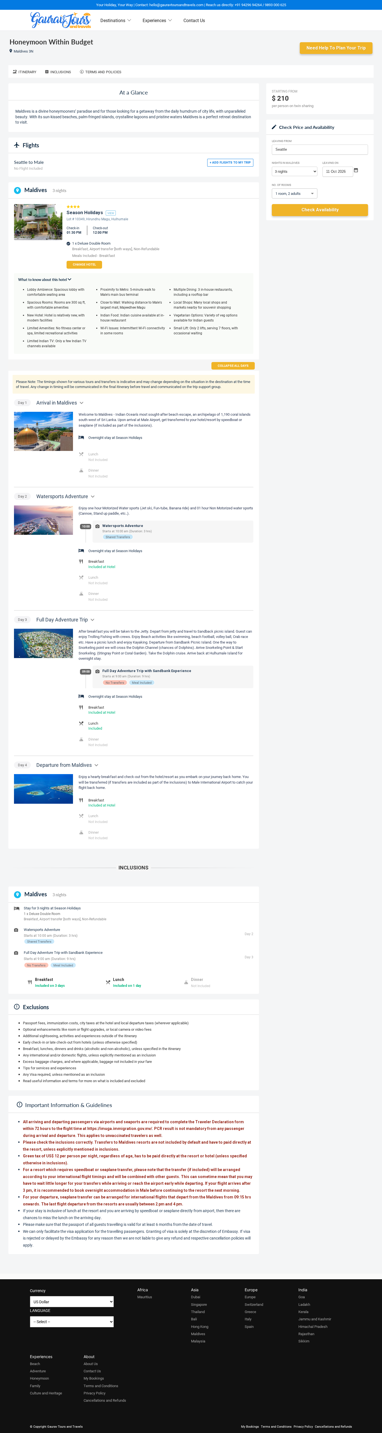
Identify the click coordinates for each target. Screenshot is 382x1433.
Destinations (112, 20)
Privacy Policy (94, 1393)
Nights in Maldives (286, 163)
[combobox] (320, 150)
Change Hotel (84, 264)
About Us (91, 1363)
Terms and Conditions (101, 1385)
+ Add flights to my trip (230, 162)
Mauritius (144, 1296)
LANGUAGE (40, 1310)
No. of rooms (281, 185)
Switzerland (254, 1304)
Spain (249, 1326)
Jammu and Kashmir (314, 1318)
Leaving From (282, 141)
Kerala (303, 1311)
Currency (38, 1290)
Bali (194, 1318)
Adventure (38, 1370)
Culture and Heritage (46, 1393)
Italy (248, 1318)
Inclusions (60, 71)
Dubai (195, 1296)
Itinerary (27, 71)
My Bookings (94, 1378)
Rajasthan (306, 1333)
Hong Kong (199, 1326)
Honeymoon (39, 1378)
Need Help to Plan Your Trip (336, 48)
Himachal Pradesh (312, 1326)
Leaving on (330, 163)
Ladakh (304, 1304)
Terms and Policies (103, 71)
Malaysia (198, 1341)
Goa (301, 1296)
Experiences (154, 20)
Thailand (198, 1311)
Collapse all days (233, 366)
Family (35, 1385)
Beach (35, 1363)
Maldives (198, 1333)
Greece (250, 1311)
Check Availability (320, 209)
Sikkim (303, 1341)
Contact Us (194, 20)
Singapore (199, 1304)
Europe (250, 1296)
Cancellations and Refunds (105, 1400)
